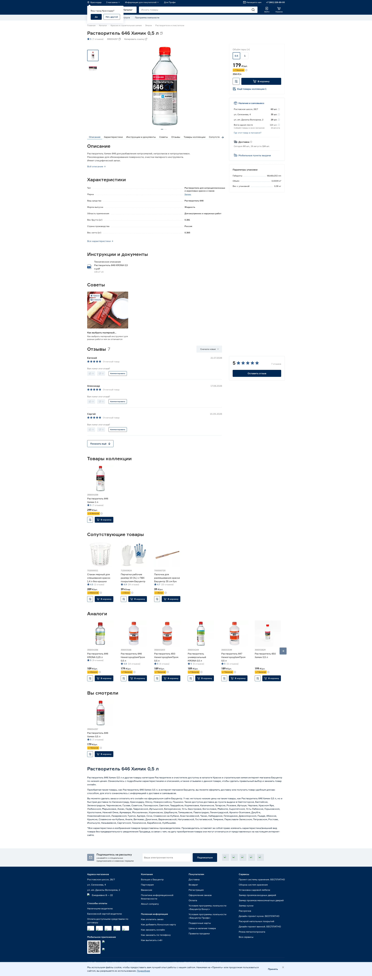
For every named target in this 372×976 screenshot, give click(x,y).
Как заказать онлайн (153, 929)
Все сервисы (246, 936)
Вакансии (146, 889)
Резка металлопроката (252, 931)
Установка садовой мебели (254, 889)
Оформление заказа (200, 895)
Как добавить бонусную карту (158, 924)
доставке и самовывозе (162, 793)
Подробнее (143, 970)
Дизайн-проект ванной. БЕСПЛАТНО (260, 926)
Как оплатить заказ (152, 919)
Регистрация (196, 889)
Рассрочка (245, 910)
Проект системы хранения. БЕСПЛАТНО (262, 879)
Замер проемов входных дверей (257, 895)
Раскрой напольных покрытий (256, 921)
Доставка (194, 879)
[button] (261, 81)
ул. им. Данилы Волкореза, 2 (103, 889)
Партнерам (147, 884)
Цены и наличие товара (202, 928)
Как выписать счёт (151, 940)
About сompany (150, 903)
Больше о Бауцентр (152, 879)
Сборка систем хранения (253, 884)
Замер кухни (246, 905)
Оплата (193, 900)
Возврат (193, 884)
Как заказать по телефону (156, 934)
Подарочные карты (200, 923)
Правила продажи (199, 933)
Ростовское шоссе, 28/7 (101, 879)
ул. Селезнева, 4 (96, 884)
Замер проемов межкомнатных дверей (261, 900)
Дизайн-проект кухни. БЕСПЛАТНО (259, 916)
